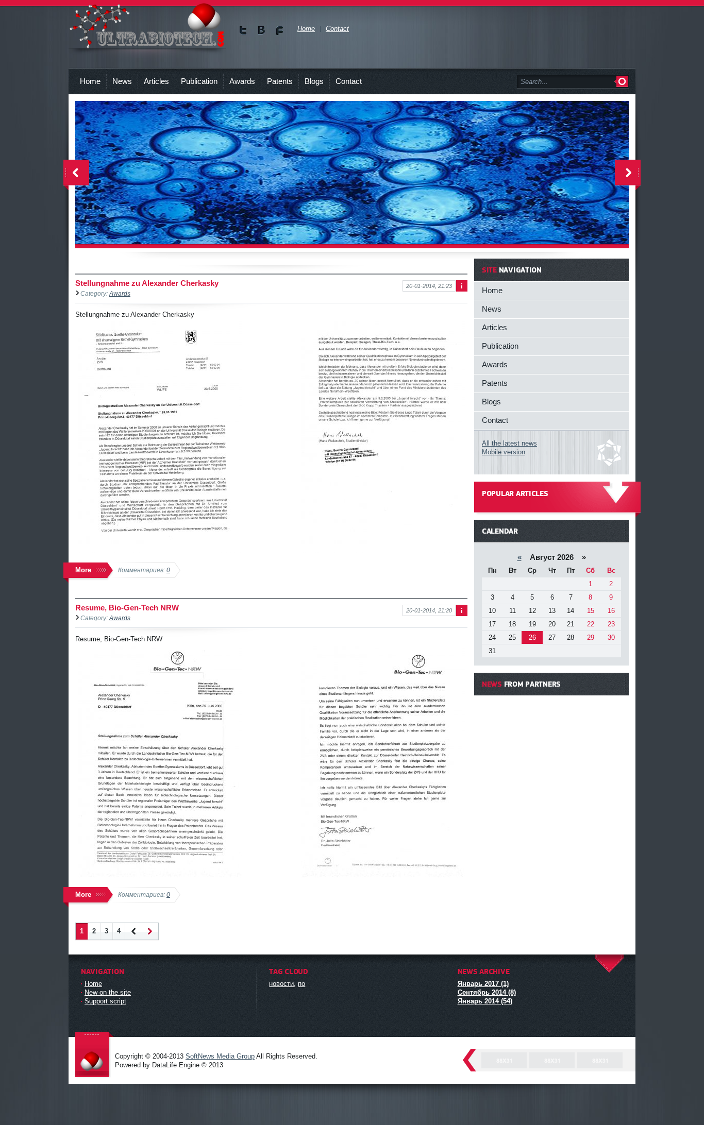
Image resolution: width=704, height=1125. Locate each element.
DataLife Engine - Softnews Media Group (94, 1055)
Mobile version (503, 452)
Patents (280, 81)
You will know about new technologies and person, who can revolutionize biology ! (147, 25)
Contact (349, 81)
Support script (105, 1001)
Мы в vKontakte (262, 30)
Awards (242, 81)
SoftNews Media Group (220, 1056)
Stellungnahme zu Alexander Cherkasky (147, 283)
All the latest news (509, 443)
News (122, 81)
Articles (156, 81)
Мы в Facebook (280, 30)
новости (281, 983)
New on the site (108, 992)
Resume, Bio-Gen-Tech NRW (127, 607)
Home (90, 81)
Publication (199, 81)
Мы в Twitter (243, 30)
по (301, 983)
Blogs (314, 81)
